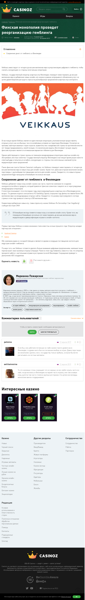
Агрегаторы (38, 458)
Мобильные (38, 481)
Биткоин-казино (8, 490)
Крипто (36, 451)
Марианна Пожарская (29, 275)
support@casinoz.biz (74, 2)
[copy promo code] (52, 414)
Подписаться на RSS (50, 588)
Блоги (36, 484)
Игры (42, 16)
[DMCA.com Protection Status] (41, 582)
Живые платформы (41, 454)
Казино (16, 16)
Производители (39, 443)
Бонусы (69, 16)
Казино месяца (39, 466)
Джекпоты (6, 454)
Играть (10, 418)
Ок (76, 597)
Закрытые (5, 451)
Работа (68, 447)
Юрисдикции (38, 469)
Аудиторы (37, 477)
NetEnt (6, 237)
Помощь (5, 527)
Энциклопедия (7, 494)
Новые (4, 443)
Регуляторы (38, 473)
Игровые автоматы (9, 462)
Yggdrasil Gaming (10, 233)
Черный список (7, 447)
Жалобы (37, 488)
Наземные (38, 462)
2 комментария (62, 37)
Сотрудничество (72, 443)
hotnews (16, 37)
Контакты (5, 531)
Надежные (6, 458)
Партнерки (70, 451)
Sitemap (5, 541)
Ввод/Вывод (38, 447)
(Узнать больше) (66, 596)
